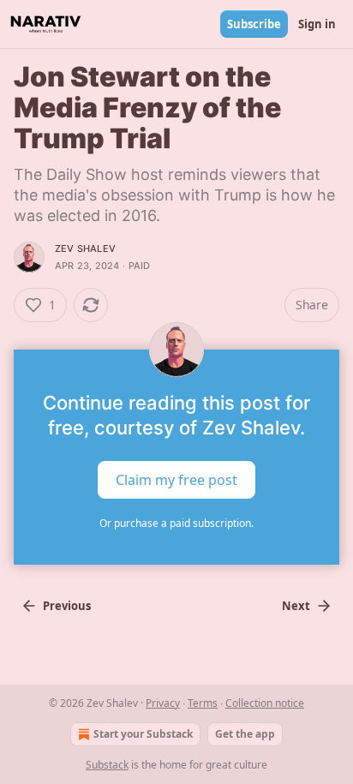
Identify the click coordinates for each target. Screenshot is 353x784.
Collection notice (264, 703)
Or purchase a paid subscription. (176, 523)
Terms (203, 703)
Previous (67, 605)
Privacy (163, 703)
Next (296, 605)
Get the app (245, 734)
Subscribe (254, 24)
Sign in (317, 24)
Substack (107, 764)
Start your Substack (143, 734)
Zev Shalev (85, 248)
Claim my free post (176, 479)
